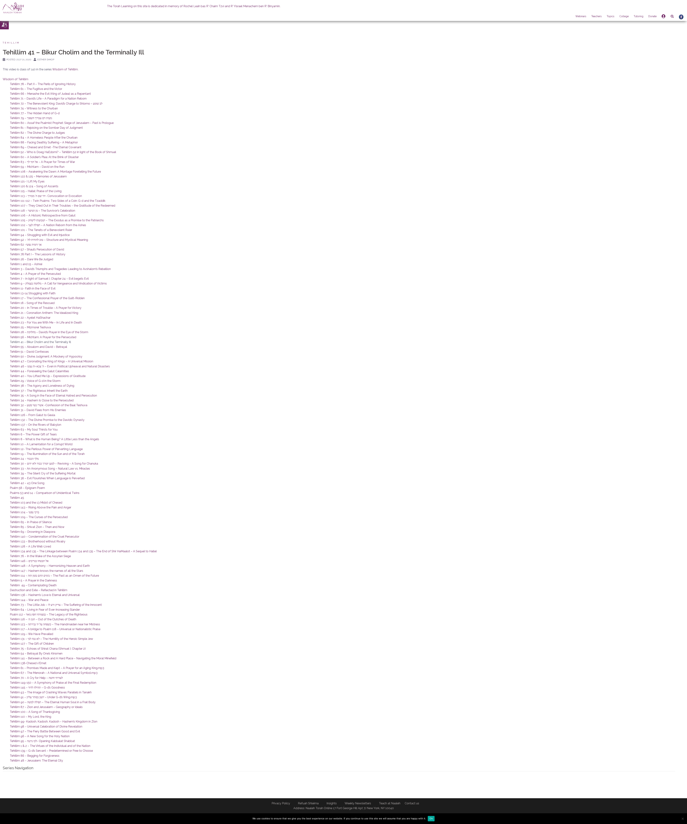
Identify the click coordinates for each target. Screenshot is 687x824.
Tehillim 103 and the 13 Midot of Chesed (36, 502)
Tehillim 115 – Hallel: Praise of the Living (36, 191)
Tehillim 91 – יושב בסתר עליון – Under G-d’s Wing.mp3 (43, 697)
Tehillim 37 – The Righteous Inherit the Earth (39, 390)
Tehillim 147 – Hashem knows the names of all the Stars (46, 570)
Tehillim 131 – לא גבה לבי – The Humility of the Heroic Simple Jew (51, 639)
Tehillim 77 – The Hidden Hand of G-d (35, 113)
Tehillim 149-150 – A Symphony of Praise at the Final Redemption (53, 682)
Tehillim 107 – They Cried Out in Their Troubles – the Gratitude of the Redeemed (62, 205)
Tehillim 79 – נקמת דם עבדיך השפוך (31, 118)
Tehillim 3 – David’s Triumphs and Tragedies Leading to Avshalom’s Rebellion (60, 269)
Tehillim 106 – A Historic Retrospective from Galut (42, 215)
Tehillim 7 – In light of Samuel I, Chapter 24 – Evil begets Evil (49, 278)
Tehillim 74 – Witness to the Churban (34, 108)
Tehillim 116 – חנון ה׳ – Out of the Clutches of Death (43, 619)
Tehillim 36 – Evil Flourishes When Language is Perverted (47, 478)
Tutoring (638, 16)
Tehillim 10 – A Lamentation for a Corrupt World (41, 444)
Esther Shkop (45, 59)
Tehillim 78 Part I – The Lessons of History (37, 254)
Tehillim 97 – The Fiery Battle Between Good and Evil (45, 731)
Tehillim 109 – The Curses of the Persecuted (39, 517)
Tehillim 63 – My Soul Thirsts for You (34, 429)
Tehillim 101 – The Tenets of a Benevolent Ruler (41, 230)
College (624, 16)
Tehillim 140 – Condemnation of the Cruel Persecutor (44, 536)
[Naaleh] (13, 7)
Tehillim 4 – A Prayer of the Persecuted (35, 274)
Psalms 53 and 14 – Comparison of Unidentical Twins (44, 493)
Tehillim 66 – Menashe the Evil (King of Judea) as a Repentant (50, 93)
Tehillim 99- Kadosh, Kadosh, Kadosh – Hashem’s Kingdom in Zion (53, 721)
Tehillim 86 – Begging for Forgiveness (34, 755)
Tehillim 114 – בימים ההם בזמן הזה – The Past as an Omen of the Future (54, 575)
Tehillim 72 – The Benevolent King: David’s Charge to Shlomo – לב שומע (56, 103)
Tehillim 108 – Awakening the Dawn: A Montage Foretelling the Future (55, 171)
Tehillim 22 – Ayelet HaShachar (30, 317)
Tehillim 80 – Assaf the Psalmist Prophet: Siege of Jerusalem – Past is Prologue (62, 123)
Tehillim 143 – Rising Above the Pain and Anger (40, 507)
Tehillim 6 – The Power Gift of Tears (33, 434)
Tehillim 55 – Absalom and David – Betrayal (38, 347)
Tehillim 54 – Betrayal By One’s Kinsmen (36, 653)
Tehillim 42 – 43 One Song (27, 483)
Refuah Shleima (308, 803)
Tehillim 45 (17, 497)
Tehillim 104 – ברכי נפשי (24, 512)
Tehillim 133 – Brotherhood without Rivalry (37, 541)
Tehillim (11, 42)
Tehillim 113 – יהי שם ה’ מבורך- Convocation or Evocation (46, 196)
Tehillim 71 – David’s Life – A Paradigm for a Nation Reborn (48, 98)
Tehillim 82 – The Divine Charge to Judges (37, 132)
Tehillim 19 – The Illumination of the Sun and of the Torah (47, 454)
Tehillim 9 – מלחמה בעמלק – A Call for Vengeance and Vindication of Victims (58, 283)
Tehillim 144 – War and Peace (29, 600)
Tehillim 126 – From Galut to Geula (32, 415)
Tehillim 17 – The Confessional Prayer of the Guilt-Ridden (47, 298)
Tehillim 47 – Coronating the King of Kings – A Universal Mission (51, 361)
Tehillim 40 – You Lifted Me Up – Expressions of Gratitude (48, 376)
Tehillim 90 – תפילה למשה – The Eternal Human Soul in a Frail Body (53, 702)
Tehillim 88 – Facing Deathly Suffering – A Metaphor (44, 142)
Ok (431, 818)
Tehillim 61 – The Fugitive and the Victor (36, 89)
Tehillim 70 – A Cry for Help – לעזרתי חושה (36, 678)
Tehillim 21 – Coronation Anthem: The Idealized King (44, 313)
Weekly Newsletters (358, 803)
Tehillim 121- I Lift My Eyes (27, 181)
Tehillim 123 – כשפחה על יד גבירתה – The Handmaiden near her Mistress (55, 624)
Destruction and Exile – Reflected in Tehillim (38, 590)
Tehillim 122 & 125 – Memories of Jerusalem (38, 176)
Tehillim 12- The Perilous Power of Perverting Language (46, 449)
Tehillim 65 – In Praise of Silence (31, 522)
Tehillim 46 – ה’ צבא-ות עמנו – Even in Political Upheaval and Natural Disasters (60, 366)
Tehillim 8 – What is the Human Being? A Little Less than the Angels (54, 439)
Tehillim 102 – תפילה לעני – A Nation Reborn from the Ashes (48, 225)
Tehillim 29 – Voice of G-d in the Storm (35, 381)
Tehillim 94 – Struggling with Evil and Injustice (40, 235)
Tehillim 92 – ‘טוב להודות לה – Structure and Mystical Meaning (49, 239)
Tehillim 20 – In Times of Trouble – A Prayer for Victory (45, 308)
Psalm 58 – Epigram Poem (27, 488)
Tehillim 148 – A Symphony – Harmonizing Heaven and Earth (50, 565)
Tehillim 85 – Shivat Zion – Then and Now (37, 527)
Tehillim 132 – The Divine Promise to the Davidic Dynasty (47, 420)
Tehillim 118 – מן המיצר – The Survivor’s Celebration (42, 210)
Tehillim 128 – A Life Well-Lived (30, 546)
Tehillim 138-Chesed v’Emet (28, 663)
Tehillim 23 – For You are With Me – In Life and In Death (46, 322)
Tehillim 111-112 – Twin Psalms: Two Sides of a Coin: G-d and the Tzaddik (57, 200)
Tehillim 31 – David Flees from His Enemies (38, 410)
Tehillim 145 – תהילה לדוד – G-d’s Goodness (37, 687)
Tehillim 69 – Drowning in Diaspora (32, 531)
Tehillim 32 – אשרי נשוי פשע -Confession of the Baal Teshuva (48, 405)
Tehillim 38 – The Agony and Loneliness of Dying (42, 385)
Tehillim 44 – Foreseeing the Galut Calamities (39, 371)
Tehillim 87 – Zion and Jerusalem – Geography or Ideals (46, 707)
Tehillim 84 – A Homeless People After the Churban (43, 137)
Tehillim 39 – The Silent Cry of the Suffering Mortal (42, 473)
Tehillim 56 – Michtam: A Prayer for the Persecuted (43, 337)
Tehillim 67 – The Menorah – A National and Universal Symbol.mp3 (54, 673)
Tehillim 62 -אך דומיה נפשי (26, 244)
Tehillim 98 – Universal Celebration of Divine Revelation (46, 726)
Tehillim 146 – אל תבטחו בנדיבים (29, 561)
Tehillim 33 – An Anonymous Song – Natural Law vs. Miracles (50, 468)
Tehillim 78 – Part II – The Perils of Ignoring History (43, 84)
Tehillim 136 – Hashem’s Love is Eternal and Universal (45, 595)
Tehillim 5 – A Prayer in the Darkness (33, 580)
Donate (652, 16)
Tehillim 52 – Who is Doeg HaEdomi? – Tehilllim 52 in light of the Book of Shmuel (63, 152)
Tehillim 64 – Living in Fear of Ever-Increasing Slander (45, 609)
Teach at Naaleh (389, 803)
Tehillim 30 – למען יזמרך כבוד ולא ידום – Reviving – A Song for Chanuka (54, 463)
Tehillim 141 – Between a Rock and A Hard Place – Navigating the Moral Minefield (63, 658)
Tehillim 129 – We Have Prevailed (31, 634)
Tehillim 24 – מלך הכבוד (24, 458)
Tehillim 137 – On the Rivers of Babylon (35, 424)
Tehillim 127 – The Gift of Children (32, 643)
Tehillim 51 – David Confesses (29, 351)
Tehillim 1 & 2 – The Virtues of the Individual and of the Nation (50, 746)
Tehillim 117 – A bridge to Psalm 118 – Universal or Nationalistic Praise (55, 629)
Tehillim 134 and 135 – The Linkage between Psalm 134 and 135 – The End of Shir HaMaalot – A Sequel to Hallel (83, 551)
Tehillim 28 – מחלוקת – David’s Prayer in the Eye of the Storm (49, 332)
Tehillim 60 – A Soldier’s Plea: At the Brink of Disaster (44, 157)
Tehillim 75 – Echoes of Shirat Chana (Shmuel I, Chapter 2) (48, 648)
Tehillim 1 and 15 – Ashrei (26, 264)
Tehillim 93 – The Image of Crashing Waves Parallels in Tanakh (51, 692)
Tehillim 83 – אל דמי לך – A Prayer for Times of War (42, 162)
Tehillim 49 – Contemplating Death (33, 585)
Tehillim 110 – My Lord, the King (30, 716)
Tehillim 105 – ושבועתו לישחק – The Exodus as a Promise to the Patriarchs (57, 220)
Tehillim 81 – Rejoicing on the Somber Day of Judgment (46, 127)
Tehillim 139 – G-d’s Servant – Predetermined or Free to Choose (51, 750)
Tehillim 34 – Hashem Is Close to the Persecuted (42, 400)
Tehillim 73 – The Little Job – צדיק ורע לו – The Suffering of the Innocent (56, 604)
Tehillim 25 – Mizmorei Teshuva (30, 327)
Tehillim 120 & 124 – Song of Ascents (34, 186)
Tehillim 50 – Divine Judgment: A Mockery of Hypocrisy (46, 356)
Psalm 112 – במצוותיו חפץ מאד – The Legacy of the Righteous (48, 614)
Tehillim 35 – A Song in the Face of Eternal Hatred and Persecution (53, 395)
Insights (332, 803)
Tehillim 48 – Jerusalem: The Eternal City (36, 760)
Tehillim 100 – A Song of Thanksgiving (35, 712)
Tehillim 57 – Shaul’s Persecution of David (37, 249)
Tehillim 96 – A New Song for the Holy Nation (40, 736)
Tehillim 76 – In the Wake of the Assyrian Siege (40, 556)
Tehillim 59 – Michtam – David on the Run (37, 166)
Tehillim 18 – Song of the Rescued (32, 303)
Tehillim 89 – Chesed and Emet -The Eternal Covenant (45, 147)
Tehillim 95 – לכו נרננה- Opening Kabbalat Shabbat (42, 741)
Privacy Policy (281, 803)
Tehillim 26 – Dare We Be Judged (31, 259)
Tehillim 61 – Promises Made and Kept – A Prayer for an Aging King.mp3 (57, 668)
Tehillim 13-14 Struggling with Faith (32, 293)
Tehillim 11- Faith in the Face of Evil (32, 288)
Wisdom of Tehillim (65, 69)
